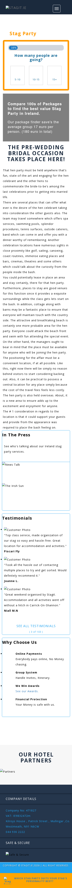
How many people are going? (36, 57)
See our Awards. (27, 691)
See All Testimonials (36, 626)
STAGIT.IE (27, 865)
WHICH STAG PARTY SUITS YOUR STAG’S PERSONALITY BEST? (40, 880)
